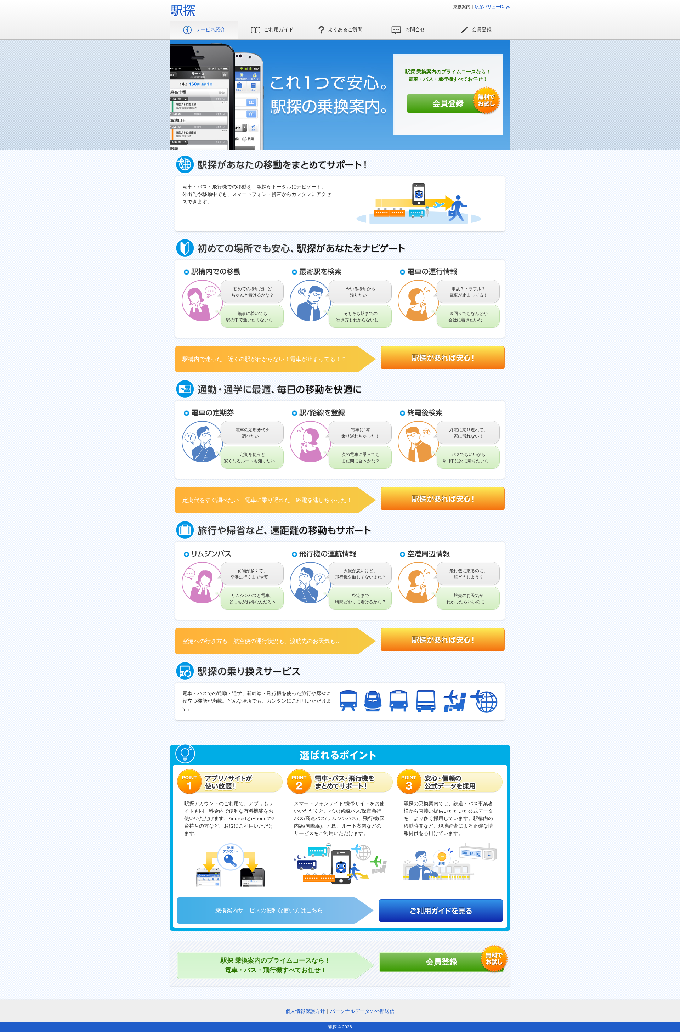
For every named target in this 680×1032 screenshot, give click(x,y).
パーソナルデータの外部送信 (362, 1011)
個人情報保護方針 (305, 1011)
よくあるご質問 (345, 29)
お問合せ (415, 29)
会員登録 (482, 29)
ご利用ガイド (279, 29)
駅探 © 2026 (340, 1027)
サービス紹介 (210, 29)
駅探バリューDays (492, 6)
